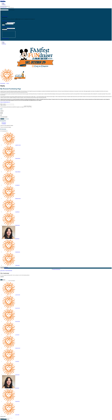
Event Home (4, 4)
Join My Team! (6, 118)
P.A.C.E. (7, 83)
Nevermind (2, 276)
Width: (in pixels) (3, 104)
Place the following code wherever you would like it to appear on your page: (12, 106)
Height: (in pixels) (3, 105)
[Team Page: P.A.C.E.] (20, 81)
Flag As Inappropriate (8, 270)
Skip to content (2, 0)
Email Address (4, 22)
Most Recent (4, 122)
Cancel (4, 279)
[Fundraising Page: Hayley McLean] (7, 81)
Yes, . (1, 279)
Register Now (6, 268)
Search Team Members (12, 280)
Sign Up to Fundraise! (5, 38)
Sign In (8, 29)
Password (3, 23)
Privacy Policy (2, 270)
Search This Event (11, 7)
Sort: (1, 130)
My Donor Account (8, 21)
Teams (3, 41)
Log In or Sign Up (2, 1)
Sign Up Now (4, 20)
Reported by (2, 418)
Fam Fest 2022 (2, 83)
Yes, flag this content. (3, 419)
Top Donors (4, 123)
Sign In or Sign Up (5, 16)
